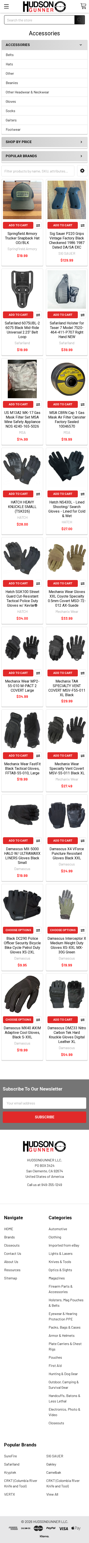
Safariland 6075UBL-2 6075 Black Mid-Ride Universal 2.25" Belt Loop (22, 330)
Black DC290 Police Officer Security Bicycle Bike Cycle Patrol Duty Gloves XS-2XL (22, 945)
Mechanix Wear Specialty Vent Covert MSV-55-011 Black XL (67, 768)
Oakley (51, 1464)
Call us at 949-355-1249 (44, 1184)
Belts (10, 54)
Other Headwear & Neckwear (27, 92)
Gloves (11, 101)
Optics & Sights (60, 1270)
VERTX (9, 1494)
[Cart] (83, 6)
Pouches (55, 1357)
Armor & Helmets (62, 1335)
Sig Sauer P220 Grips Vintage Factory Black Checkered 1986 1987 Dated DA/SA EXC (66, 240)
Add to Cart (18, 225)
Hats (9, 64)
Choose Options (18, 930)
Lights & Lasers (61, 1253)
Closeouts (12, 1245)
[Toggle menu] (6, 6)
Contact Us (12, 1253)
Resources (12, 1270)
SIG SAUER (54, 1456)
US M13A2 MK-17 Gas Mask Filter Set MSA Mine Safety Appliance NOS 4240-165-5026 (22, 420)
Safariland (11, 1464)
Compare (38, 225)
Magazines (57, 1278)
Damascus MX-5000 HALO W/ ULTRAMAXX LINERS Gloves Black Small (22, 856)
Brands (9, 1237)
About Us (11, 1261)
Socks (10, 110)
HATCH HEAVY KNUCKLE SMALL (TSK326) (22, 506)
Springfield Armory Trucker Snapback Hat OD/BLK (22, 238)
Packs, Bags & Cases (65, 1327)
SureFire (10, 1456)
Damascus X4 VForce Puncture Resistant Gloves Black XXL (67, 853)
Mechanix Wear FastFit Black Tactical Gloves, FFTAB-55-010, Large (22, 768)
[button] (82, 170)
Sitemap (10, 1278)
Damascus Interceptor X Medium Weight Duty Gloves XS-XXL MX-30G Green (66, 945)
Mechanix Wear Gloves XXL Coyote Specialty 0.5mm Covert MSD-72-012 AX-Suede (67, 599)
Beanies (12, 82)
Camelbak (53, 1472)
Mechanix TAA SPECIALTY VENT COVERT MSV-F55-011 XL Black (66, 688)
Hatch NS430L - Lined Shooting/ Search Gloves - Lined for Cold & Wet (66, 509)
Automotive (58, 1229)
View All (52, 1494)
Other (10, 73)
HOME (8, 1229)
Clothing (55, 1237)
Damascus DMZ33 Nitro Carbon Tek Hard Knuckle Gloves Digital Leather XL (66, 1035)
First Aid (55, 1365)
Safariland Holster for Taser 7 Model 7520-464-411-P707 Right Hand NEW (67, 330)
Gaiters (11, 120)
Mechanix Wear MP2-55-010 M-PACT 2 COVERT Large (22, 686)
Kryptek (10, 1472)
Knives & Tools (60, 1261)
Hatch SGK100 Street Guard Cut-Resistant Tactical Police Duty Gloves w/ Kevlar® (22, 599)
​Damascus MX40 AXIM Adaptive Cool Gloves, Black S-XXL (22, 1032)
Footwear (13, 129)
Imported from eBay (64, 1245)
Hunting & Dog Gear (63, 1373)
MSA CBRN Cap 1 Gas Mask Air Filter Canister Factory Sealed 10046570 (67, 420)
